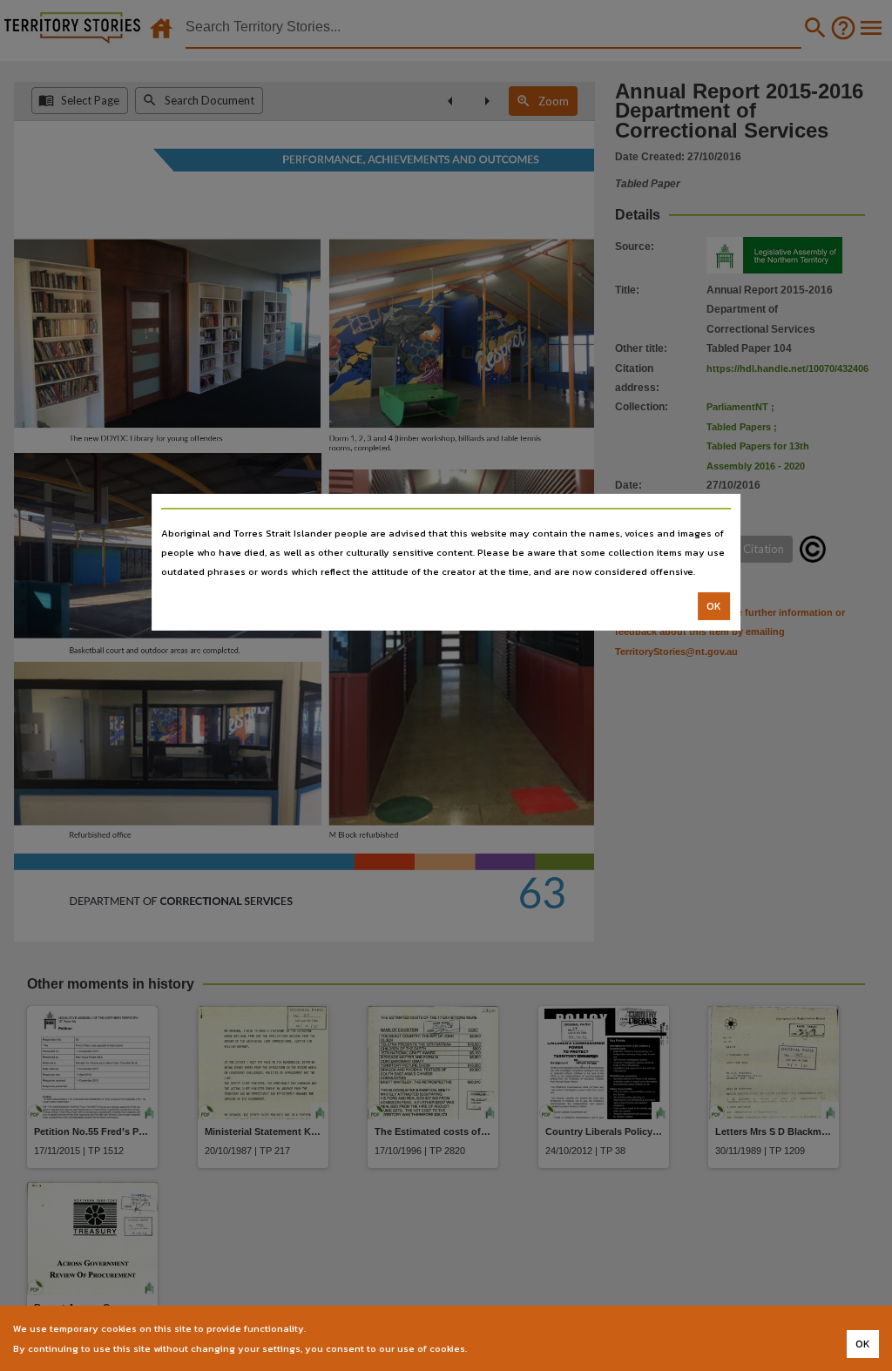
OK (713, 606)
